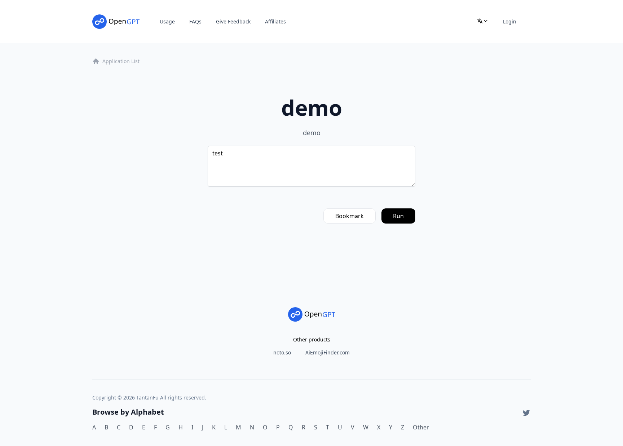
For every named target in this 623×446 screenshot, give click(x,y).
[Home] (116, 21)
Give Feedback (233, 21)
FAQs (195, 21)
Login (509, 21)
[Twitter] (526, 413)
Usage (167, 21)
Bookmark (349, 216)
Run (398, 216)
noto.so (282, 352)
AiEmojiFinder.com (327, 352)
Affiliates (275, 21)
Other (421, 427)
